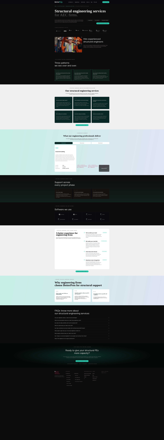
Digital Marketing (87, 375)
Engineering (76, 373)
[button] (90, 20)
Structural (76, 375)
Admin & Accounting (87, 373)
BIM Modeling (68, 375)
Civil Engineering (77, 377)
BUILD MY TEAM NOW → (105, 371)
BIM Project (68, 377)
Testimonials (95, 378)
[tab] (64, 143)
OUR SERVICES (68, 371)
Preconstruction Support (78, 381)
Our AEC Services (61, 6)
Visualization (68, 381)
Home (55, 6)
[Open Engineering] (79, 2)
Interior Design (68, 383)
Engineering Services (70, 6)
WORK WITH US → (104, 372)
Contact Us (94, 380)
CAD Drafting (68, 379)
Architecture (68, 373)
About (94, 373)
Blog (93, 375)
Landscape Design (69, 385)
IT (84, 378)
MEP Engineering (77, 379)
